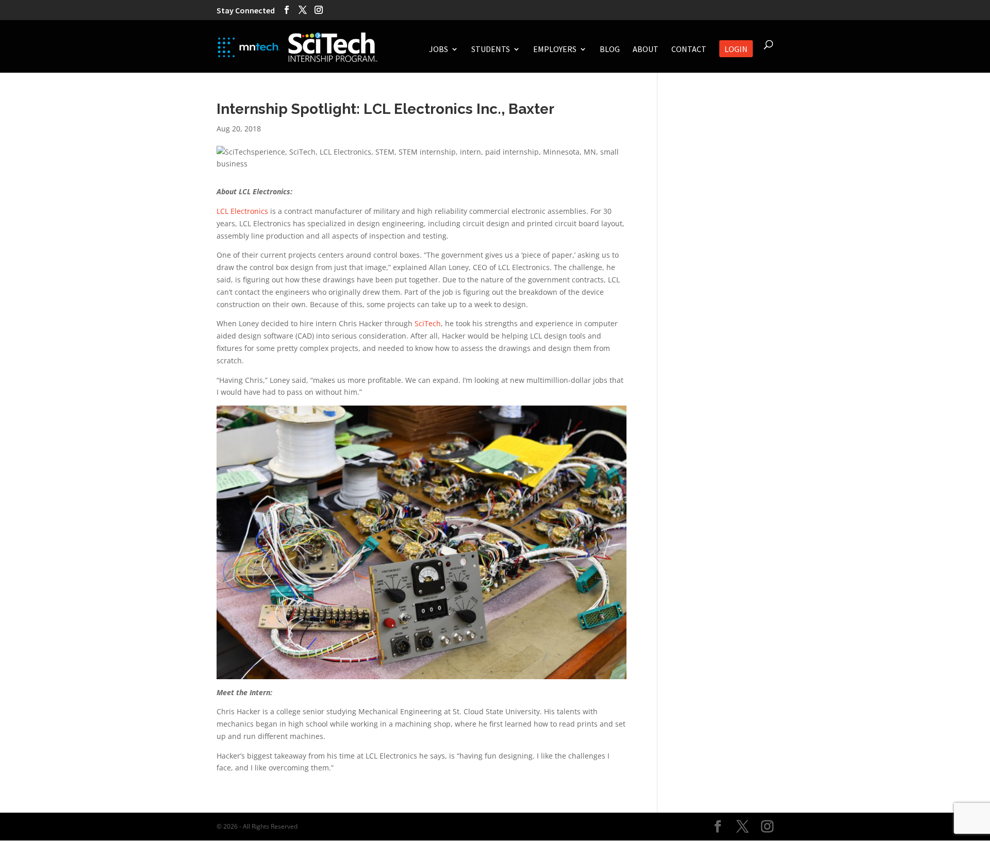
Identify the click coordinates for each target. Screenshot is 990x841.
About (645, 49)
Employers (554, 49)
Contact (688, 49)
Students (490, 49)
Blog (610, 49)
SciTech (428, 323)
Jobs (438, 49)
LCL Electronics (242, 211)
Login (736, 49)
